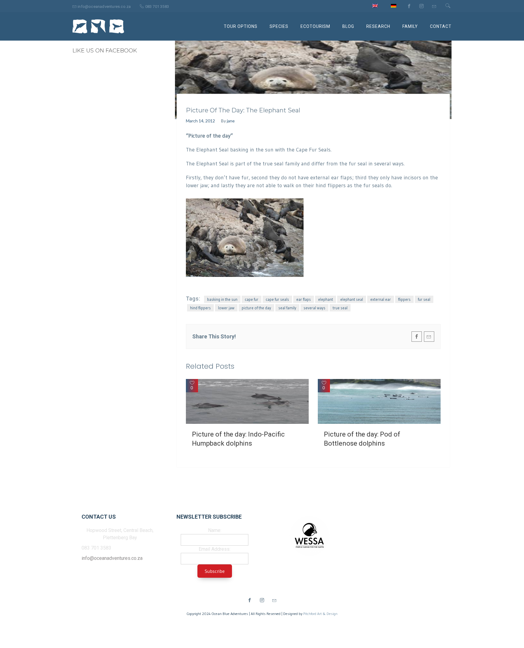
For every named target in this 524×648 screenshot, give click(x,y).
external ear (380, 299)
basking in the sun (222, 299)
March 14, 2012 (200, 120)
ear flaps (303, 299)
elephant (325, 299)
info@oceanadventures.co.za (112, 558)
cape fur (251, 299)
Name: (214, 530)
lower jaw (226, 307)
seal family (287, 307)
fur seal (424, 299)
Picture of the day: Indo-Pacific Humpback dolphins (238, 438)
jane (231, 120)
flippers (404, 299)
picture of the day (256, 307)
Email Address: (214, 549)
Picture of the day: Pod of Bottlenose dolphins (362, 438)
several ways (314, 307)
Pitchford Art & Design (320, 613)
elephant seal (351, 299)
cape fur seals (277, 299)
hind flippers (200, 307)
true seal (340, 307)
